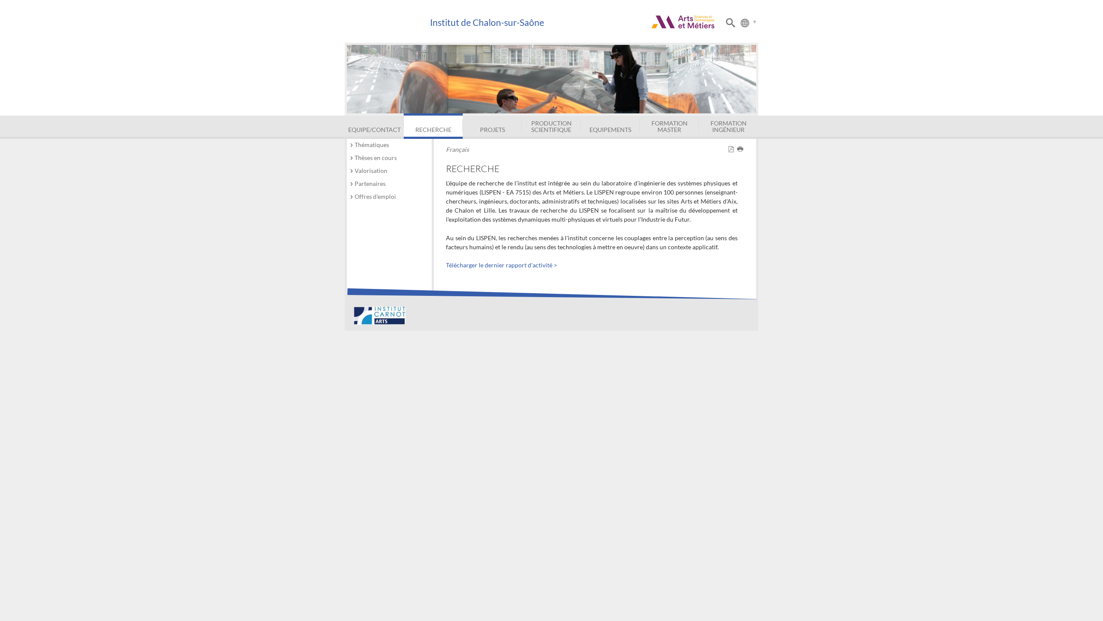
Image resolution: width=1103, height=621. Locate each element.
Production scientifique (551, 126)
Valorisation (371, 170)
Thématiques (372, 144)
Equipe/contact (374, 129)
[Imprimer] (741, 149)
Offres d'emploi (375, 196)
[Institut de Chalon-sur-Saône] (387, 22)
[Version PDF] (732, 149)
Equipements (610, 129)
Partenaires (370, 183)
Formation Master (669, 126)
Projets (492, 129)
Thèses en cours (376, 157)
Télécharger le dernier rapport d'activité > (501, 265)
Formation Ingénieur (728, 126)
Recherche (433, 129)
